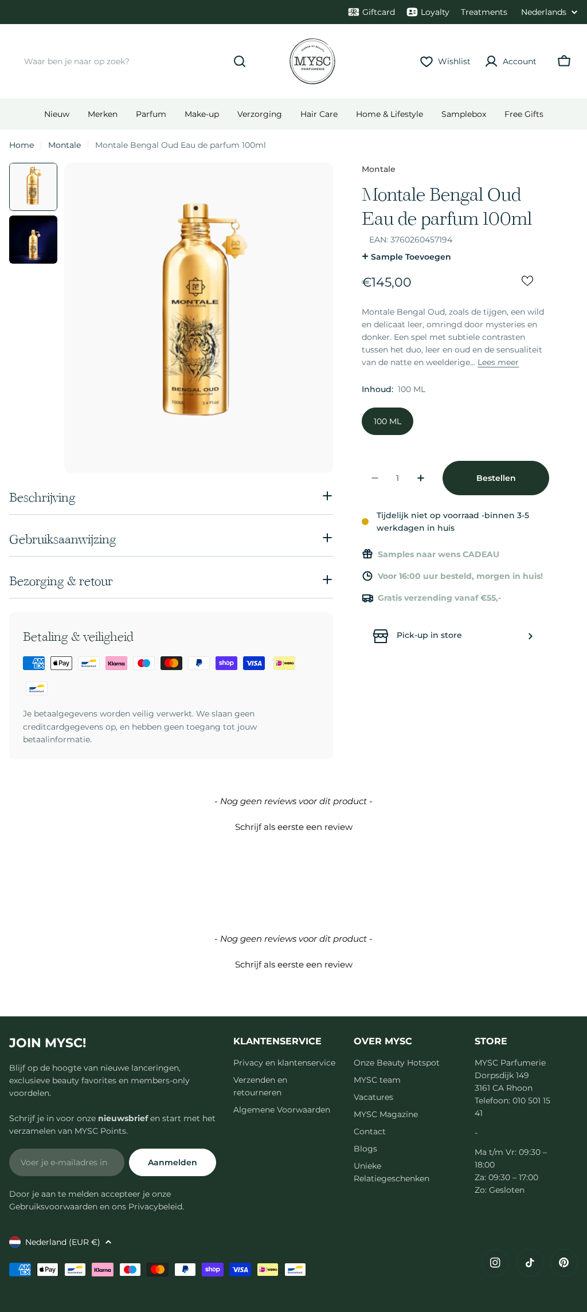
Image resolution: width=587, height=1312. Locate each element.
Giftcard (378, 12)
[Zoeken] (239, 61)
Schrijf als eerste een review (294, 826)
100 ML (387, 421)
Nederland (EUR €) (62, 1242)
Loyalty (435, 12)
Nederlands (543, 12)
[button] (293, 825)
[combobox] (132, 61)
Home (21, 145)
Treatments (484, 12)
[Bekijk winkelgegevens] (530, 636)
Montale (64, 145)
